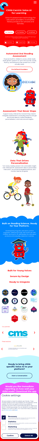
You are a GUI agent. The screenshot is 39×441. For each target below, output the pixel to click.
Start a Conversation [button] (19, 375)
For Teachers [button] (9, 32)
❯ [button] (34, 332)
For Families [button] (20, 32)
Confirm (10, 436)
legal (16, 410)
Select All (29, 436)
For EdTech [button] (32, 32)
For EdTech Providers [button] (20, 69)
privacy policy (8, 410)
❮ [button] (3, 332)
